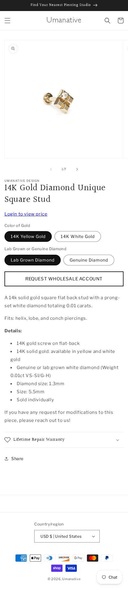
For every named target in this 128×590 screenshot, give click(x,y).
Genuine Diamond (89, 259)
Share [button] (17, 458)
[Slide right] (77, 169)
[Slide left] (50, 169)
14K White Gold (78, 236)
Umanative (71, 579)
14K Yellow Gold (28, 236)
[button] (7, 20)
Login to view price (25, 214)
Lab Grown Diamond (32, 259)
